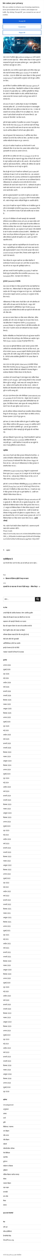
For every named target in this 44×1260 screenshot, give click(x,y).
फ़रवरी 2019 (7, 1057)
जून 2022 (6, 883)
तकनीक (5, 1157)
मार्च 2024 (6, 791)
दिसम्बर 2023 (7, 804)
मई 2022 (6, 887)
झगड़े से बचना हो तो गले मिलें (11, 647)
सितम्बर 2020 (7, 974)
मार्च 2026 (6, 687)
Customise (22, 27)
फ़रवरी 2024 (7, 796)
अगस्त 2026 (7, 665)
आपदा (5, 1113)
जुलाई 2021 (6, 931)
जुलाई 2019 (6, 1035)
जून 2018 (6, 1091)
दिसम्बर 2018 (7, 1065)
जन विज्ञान (6, 1131)
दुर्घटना (5, 1161)
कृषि (4, 1122)
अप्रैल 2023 (7, 839)
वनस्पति (5, 1192)
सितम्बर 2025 (7, 713)
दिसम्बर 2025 (7, 700)
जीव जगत (6, 1135)
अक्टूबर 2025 (7, 709)
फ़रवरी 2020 (7, 1004)
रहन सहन (6, 1187)
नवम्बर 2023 (7, 809)
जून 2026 (6, 674)
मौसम (4, 1179)
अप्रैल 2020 (7, 996)
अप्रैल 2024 (7, 787)
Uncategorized (8, 1105)
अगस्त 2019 (7, 1031)
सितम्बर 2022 (7, 870)
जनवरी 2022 (7, 904)
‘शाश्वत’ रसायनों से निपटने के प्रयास (13, 652)
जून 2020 (6, 987)
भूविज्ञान (5, 1170)
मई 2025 (6, 730)
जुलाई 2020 (6, 983)
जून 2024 (6, 778)
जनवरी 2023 (7, 852)
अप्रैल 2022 (7, 891)
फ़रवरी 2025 (7, 743)
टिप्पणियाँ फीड (7, 1236)
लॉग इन (27, 563)
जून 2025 (6, 726)
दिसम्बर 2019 (7, 1013)
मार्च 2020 (6, 1000)
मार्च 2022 (6, 896)
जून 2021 (6, 935)
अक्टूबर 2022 (7, 865)
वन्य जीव (5, 1196)
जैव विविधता (6, 1153)
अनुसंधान (8, 550)
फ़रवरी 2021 (7, 952)
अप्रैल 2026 (7, 682)
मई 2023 (6, 835)
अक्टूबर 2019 (7, 1022)
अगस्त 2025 (7, 717)
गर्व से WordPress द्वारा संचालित (12, 1255)
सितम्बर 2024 (7, 765)
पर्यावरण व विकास (8, 1166)
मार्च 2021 (6, 948)
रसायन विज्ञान (7, 1183)
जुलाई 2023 (6, 826)
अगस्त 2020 (7, 978)
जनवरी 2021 (7, 957)
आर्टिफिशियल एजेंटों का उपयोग (11, 643)
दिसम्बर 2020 (7, 961)
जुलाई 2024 (6, 774)
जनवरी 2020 (7, 1009)
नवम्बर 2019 (7, 1017)
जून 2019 (6, 1039)
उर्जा (4, 1118)
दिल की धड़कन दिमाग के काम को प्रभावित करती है (17, 626)
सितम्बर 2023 (7, 817)
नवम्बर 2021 (7, 913)
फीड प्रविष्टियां (7, 1231)
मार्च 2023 (6, 843)
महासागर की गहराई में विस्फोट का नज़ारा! (14, 621)
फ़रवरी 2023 (7, 848)
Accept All (22, 21)
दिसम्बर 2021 (7, 909)
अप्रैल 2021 (7, 943)
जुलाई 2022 (6, 878)
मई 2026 (6, 678)
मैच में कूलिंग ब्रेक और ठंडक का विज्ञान (14, 630)
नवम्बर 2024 (7, 756)
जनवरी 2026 (7, 695)
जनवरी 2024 (7, 800)
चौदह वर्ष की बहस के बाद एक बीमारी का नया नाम (16, 617)
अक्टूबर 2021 (7, 917)
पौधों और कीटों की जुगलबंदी (11, 639)
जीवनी (5, 1144)
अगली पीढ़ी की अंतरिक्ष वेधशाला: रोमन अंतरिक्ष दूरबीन (18, 613)
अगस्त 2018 (7, 1083)
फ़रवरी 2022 (7, 900)
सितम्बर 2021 (7, 922)
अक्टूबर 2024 (7, 761)
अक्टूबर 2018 (7, 1074)
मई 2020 (6, 991)
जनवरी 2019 (7, 1061)
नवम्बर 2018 (7, 1070)
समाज (5, 1205)
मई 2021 (6, 939)
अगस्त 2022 (7, 874)
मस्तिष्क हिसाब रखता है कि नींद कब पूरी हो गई (16, 634)
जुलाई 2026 (6, 669)
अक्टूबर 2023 (7, 813)
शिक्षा (4, 1200)
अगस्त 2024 (7, 770)
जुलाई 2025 (6, 722)
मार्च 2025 (6, 739)
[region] (22, 18)
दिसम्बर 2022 (7, 856)
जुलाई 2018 (6, 1087)
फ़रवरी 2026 (7, 691)
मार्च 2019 (6, 1052)
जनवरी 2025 (7, 748)
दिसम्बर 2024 (7, 752)
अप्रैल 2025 (7, 735)
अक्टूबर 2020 (7, 970)
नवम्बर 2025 (7, 704)
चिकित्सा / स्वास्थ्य (8, 1127)
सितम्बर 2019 (7, 1026)
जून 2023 (6, 830)
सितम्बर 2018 (7, 1078)
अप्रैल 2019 (7, 1048)
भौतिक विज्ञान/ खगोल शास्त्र (11, 1174)
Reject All (22, 32)
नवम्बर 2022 (7, 861)
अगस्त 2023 (7, 822)
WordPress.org (8, 1240)
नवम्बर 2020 (7, 965)
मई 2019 (6, 1044)
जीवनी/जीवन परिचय (8, 1148)
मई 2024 (6, 782)
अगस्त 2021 (7, 926)
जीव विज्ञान (6, 1140)
